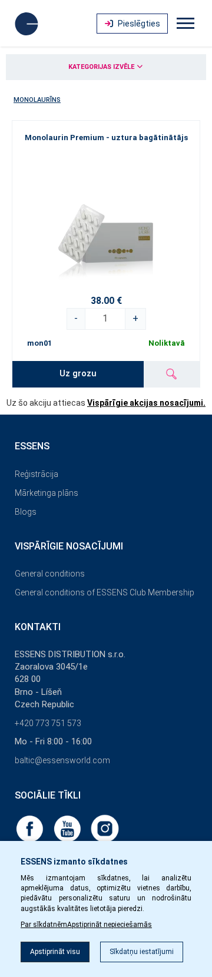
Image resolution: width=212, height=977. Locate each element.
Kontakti (38, 626)
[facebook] (31, 828)
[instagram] (105, 828)
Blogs (26, 511)
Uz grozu (78, 373)
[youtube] (68, 828)
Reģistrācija (36, 474)
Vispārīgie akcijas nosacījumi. (146, 403)
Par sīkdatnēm (44, 924)
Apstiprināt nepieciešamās (109, 924)
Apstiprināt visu (55, 952)
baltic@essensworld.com (62, 760)
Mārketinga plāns (46, 493)
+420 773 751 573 (48, 723)
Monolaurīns (37, 100)
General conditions (50, 573)
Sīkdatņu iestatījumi (142, 952)
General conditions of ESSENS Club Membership (104, 592)
